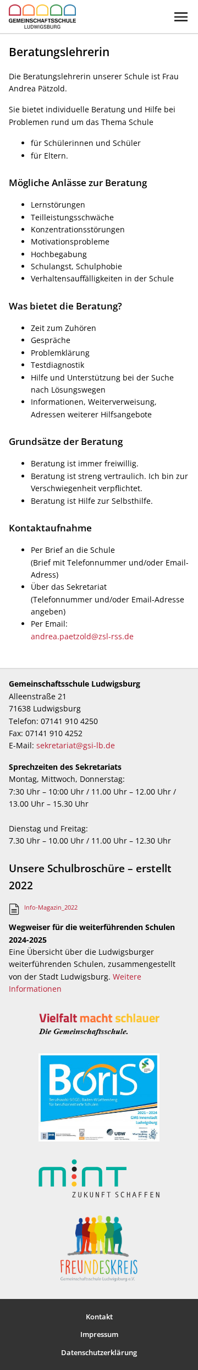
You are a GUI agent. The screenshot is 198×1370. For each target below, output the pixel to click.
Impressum (99, 1334)
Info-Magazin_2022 (51, 907)
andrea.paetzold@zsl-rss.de (82, 636)
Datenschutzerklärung (99, 1352)
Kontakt (99, 1317)
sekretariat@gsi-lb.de (75, 745)
